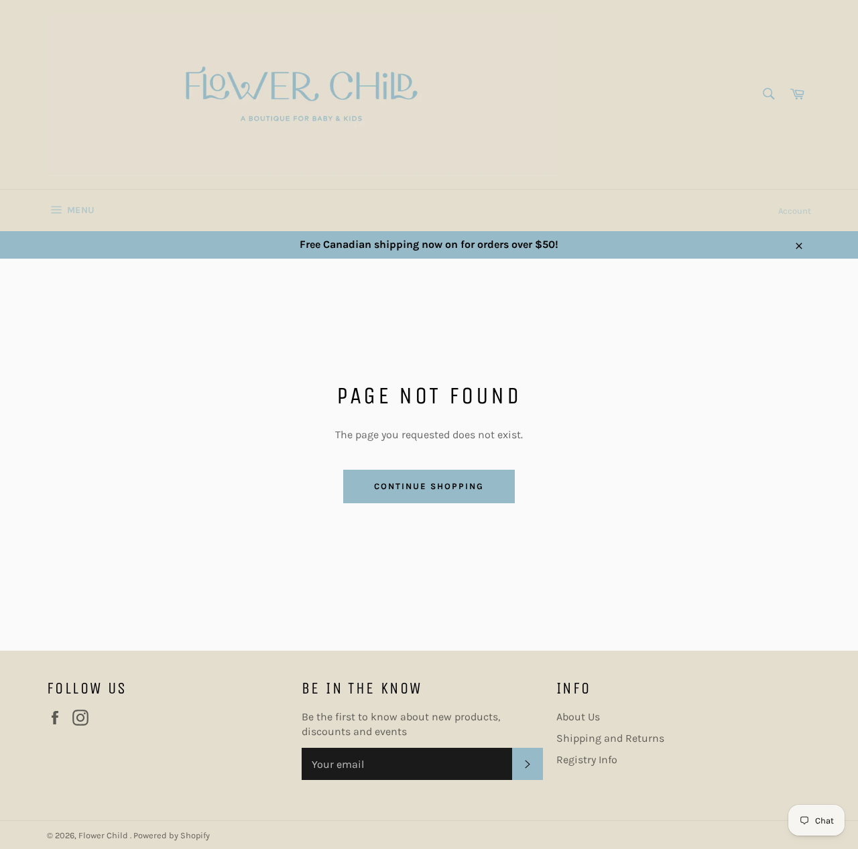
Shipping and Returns (610, 738)
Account (794, 211)
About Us (578, 716)
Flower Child (104, 835)
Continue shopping (428, 486)
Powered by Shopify (171, 835)
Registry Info (586, 759)
